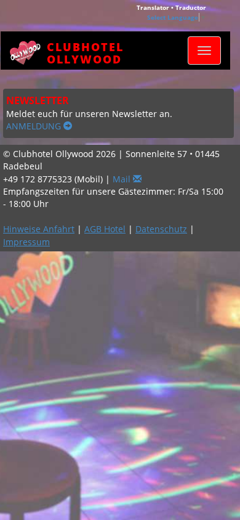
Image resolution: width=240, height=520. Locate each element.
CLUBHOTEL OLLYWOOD (85, 50)
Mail (123, 179)
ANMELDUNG (34, 126)
